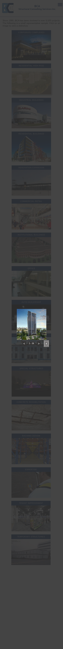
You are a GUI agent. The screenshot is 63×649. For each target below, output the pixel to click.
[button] (24, 343)
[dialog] (31, 318)
